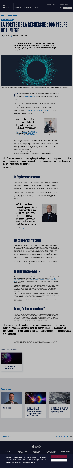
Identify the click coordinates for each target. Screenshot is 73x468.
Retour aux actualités (8, 436)
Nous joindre (55, 4)
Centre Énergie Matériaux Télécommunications (50, 452)
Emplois (66, 4)
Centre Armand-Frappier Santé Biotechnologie (22, 452)
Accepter (59, 456)
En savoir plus (32, 462)
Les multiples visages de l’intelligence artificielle (9, 367)
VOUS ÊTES (49, 4)
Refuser (59, 460)
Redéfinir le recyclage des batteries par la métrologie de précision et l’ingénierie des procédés (59, 410)
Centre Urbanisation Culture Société (65, 452)
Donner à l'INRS (67, 7)
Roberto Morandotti (30, 96)
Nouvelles (62, 4)
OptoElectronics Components (47, 98)
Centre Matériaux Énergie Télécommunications (38, 110)
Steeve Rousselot (7, 408)
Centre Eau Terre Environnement (36, 452)
